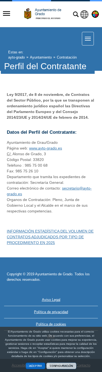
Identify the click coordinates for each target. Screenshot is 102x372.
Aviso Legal (51, 300)
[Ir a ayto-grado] (44, 14)
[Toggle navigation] (6, 13)
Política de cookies (51, 324)
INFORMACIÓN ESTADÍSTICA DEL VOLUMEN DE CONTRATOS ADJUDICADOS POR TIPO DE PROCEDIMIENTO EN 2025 (50, 237)
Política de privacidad (51, 312)
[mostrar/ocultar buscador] (76, 15)
